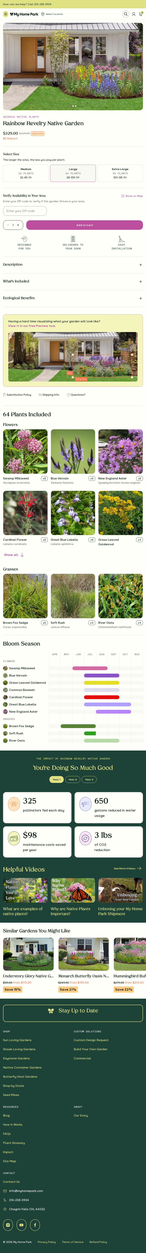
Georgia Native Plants (21, 117)
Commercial (82, 1058)
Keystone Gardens (16, 1058)
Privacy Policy (47, 1241)
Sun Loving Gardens (17, 1040)
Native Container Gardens (22, 1067)
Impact (8, 1152)
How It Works (12, 1124)
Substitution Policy (19, 394)
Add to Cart (84, 225)
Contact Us (11, 1182)
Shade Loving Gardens (19, 1049)
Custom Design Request (91, 1040)
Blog (6, 1115)
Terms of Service (72, 1241)
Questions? (78, 394)
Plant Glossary (14, 1143)
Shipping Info (51, 394)
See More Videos (124, 868)
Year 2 (72, 779)
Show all (11, 555)
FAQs (7, 1134)
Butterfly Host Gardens (20, 1076)
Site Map (9, 1161)
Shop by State (13, 1086)
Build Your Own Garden (90, 1049)
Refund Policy (98, 1241)
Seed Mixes (11, 1095)
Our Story (81, 1115)
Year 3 (89, 779)
